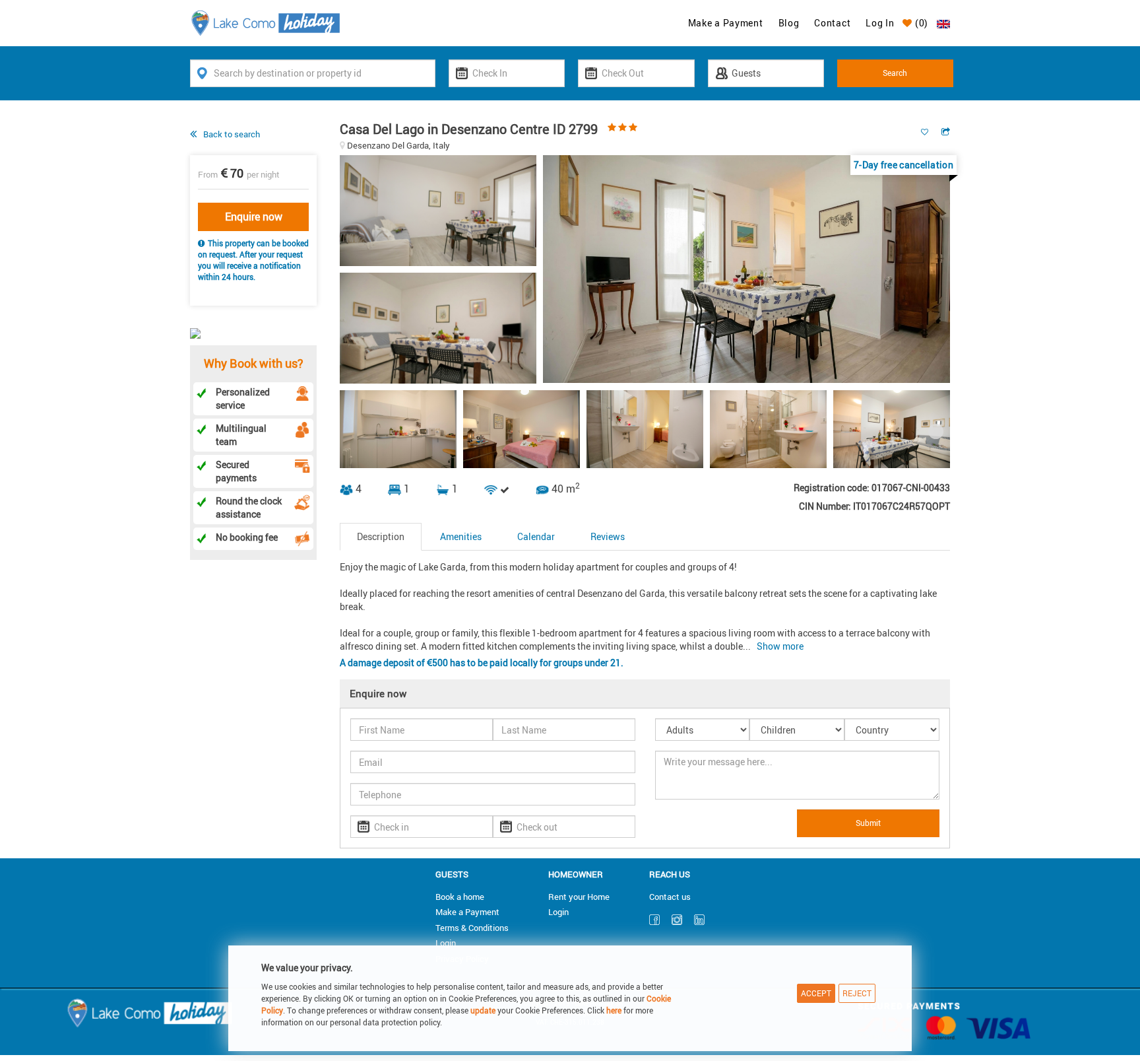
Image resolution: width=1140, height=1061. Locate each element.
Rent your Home (579, 897)
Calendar (536, 536)
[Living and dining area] (441, 213)
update (483, 1010)
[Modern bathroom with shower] (768, 429)
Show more (780, 646)
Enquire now (253, 216)
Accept (816, 993)
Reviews (607, 536)
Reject (856, 993)
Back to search (231, 134)
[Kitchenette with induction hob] (398, 429)
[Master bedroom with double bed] (521, 429)
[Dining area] (746, 271)
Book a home (459, 897)
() (920, 23)
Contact (832, 23)
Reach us (669, 874)
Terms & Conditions (472, 928)
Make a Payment (725, 23)
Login (445, 943)
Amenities (461, 536)
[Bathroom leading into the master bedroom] (645, 429)
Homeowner (575, 874)
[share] (945, 131)
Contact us (670, 897)
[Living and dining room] (441, 330)
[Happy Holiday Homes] (266, 22)
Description (380, 536)
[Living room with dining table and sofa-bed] (891, 429)
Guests (451, 874)
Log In (880, 23)
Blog (789, 23)
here (613, 1010)
